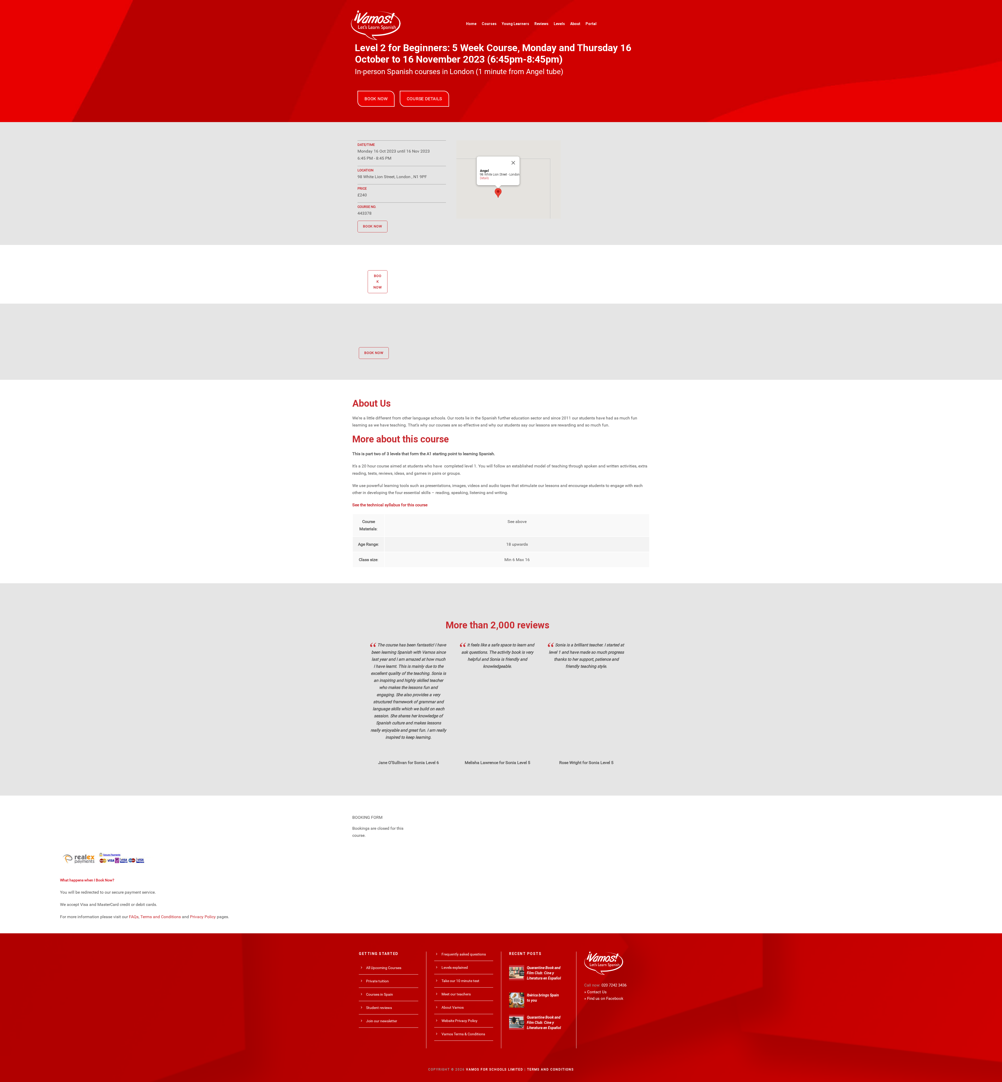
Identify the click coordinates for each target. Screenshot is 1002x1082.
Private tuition (377, 981)
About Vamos (453, 1007)
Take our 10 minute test (460, 981)
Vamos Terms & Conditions (463, 1034)
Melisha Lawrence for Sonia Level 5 (497, 762)
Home (471, 24)
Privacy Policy (203, 916)
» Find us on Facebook (603, 998)
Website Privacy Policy (460, 1021)
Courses (489, 24)
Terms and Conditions (160, 916)
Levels (559, 24)
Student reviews (379, 1008)
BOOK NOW (376, 98)
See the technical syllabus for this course (389, 504)
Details (484, 178)
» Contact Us (595, 992)
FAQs (134, 916)
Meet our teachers (456, 994)
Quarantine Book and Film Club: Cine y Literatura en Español (544, 973)
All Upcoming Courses (383, 968)
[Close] (513, 163)
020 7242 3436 (614, 985)
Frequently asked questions (464, 954)
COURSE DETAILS (424, 98)
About (575, 24)
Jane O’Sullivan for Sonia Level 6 (408, 762)
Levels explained (455, 967)
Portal (591, 24)
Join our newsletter (381, 1021)
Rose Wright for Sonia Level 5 (586, 762)
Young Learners (515, 24)
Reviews (541, 24)
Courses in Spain (379, 994)
